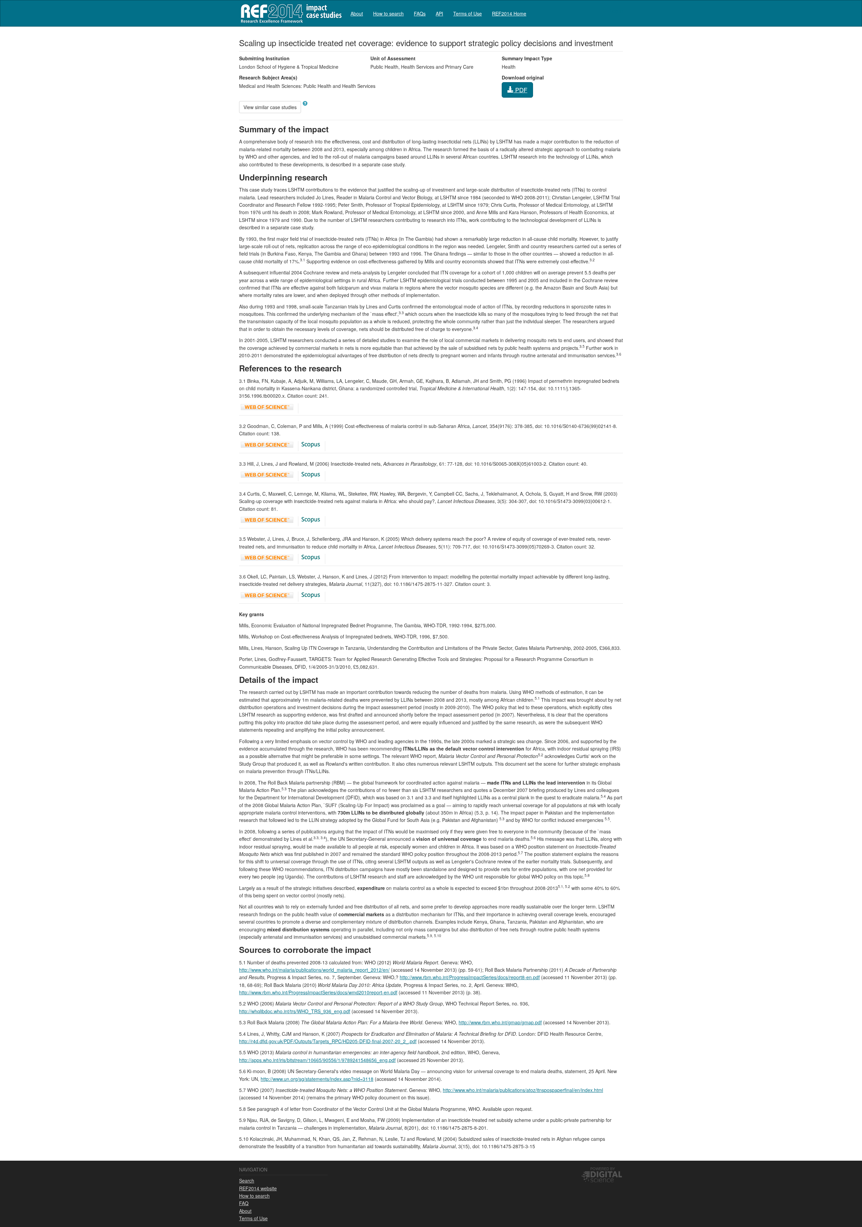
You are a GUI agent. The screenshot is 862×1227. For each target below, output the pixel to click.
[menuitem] (356, 13)
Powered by (602, 1168)
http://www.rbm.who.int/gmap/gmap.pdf (500, 1022)
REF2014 (289, 13)
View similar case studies (270, 107)
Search (246, 1180)
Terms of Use (467, 13)
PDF (520, 89)
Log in (616, 10)
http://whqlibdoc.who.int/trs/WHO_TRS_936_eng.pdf (294, 1011)
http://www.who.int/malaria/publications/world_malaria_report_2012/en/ (314, 969)
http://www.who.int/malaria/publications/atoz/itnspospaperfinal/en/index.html (523, 1090)
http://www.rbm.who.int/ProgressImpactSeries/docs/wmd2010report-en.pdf (318, 992)
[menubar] (438, 13)
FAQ (243, 1203)
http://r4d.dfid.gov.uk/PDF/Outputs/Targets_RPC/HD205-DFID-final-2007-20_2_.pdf (328, 1041)
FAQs (420, 13)
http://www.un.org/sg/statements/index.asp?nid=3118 (317, 1078)
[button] (305, 103)
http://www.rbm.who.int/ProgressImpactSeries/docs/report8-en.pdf (470, 977)
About (357, 13)
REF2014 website (258, 1188)
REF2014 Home (509, 13)
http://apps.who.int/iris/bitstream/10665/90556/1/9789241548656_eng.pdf (317, 1060)
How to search (388, 13)
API (439, 13)
